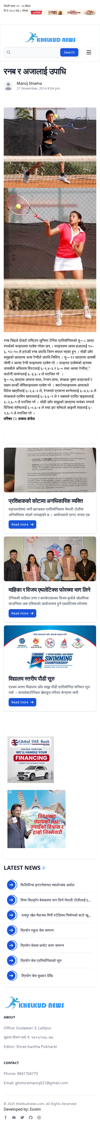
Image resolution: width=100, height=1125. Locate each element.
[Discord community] (14, 1117)
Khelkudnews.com (30, 1103)
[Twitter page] (22, 1117)
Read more (19, 524)
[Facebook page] (5, 1117)
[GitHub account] (31, 1117)
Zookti (35, 1109)
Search (69, 52)
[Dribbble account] (39, 1117)
